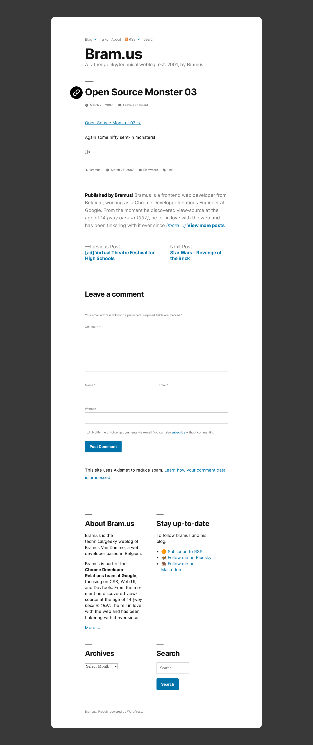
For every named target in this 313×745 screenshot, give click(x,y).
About (116, 39)
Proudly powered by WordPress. (120, 711)
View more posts (206, 225)
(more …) (176, 225)
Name (90, 385)
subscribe (178, 432)
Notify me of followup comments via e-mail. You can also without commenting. (153, 432)
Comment (93, 326)
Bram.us (113, 54)
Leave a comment (135, 105)
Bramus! (95, 170)
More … (92, 627)
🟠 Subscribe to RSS (181, 551)
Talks (104, 39)
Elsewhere (150, 170)
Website (90, 408)
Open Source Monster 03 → (113, 122)
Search (149, 39)
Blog (88, 39)
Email (163, 385)
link (170, 170)
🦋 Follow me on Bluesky (186, 557)
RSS (132, 39)
